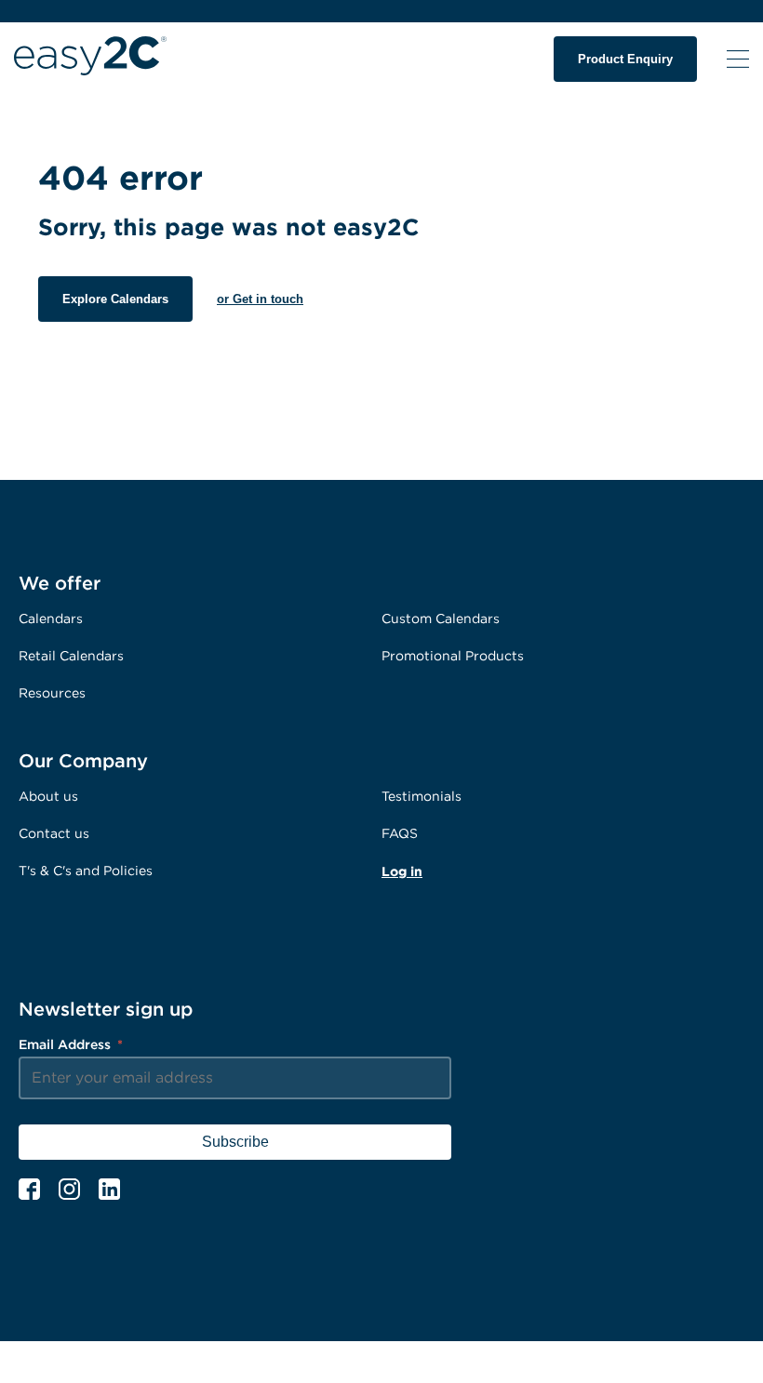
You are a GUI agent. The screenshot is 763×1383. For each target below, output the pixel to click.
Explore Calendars (115, 299)
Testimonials (422, 796)
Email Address (71, 1044)
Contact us (54, 833)
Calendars (51, 618)
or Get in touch (260, 299)
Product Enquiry (625, 59)
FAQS (400, 833)
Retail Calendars (71, 655)
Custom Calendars (441, 618)
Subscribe (235, 1142)
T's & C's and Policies (86, 870)
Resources (52, 692)
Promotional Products (453, 655)
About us (48, 796)
